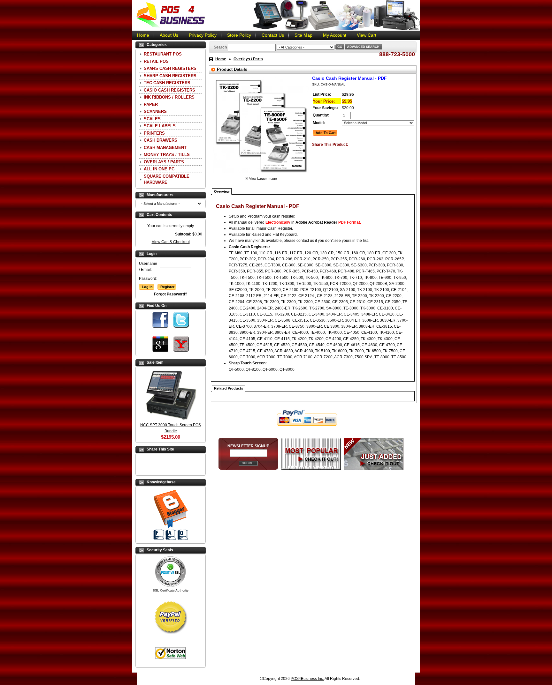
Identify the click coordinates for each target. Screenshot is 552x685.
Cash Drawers (160, 140)
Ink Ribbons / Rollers (169, 97)
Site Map (303, 35)
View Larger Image (263, 178)
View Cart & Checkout (171, 242)
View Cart (366, 35)
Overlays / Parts (164, 162)
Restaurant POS (163, 54)
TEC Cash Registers (167, 82)
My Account (334, 35)
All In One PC (159, 169)
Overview (222, 191)
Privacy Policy (203, 35)
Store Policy (239, 35)
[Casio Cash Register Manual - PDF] (261, 174)
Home (143, 35)
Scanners (155, 111)
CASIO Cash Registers (169, 90)
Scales (152, 118)
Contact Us (273, 35)
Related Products (228, 388)
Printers (154, 133)
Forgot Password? (170, 294)
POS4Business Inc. (307, 678)
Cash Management (165, 147)
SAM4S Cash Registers (170, 68)
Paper (151, 104)
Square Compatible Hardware (166, 179)
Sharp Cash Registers (170, 75)
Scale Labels (160, 125)
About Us (169, 35)
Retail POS (156, 61)
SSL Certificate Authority (170, 590)
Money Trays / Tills (167, 154)
